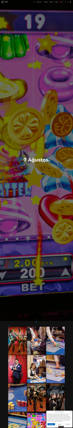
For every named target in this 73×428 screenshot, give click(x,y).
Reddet (59, 424)
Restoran (51, 1)
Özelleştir (68, 424)
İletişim (56, 1)
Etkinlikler (46, 1)
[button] (71, 411)
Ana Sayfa (34, 164)
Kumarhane (38, 1)
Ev (34, 1)
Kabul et (51, 424)
